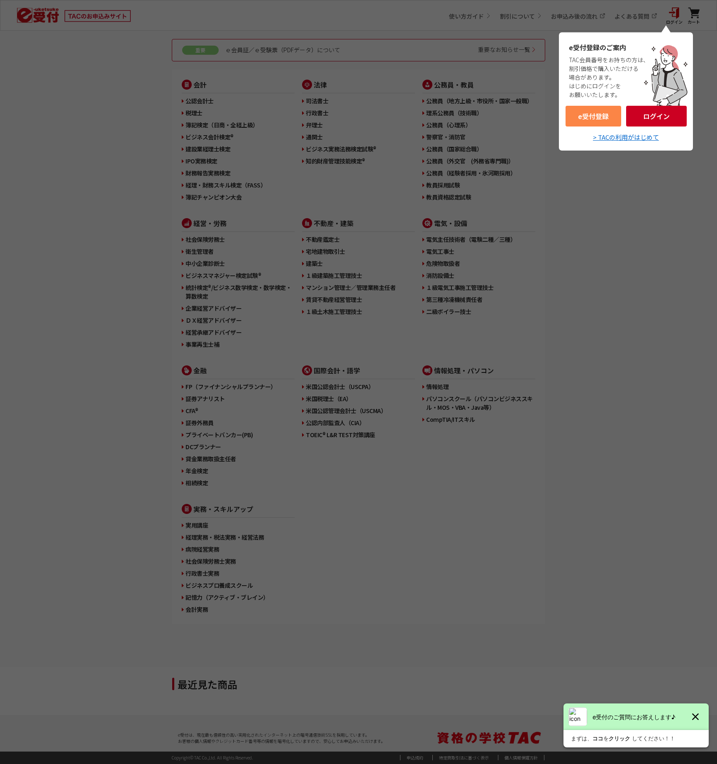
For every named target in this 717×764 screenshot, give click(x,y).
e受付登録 (593, 116)
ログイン (656, 116)
